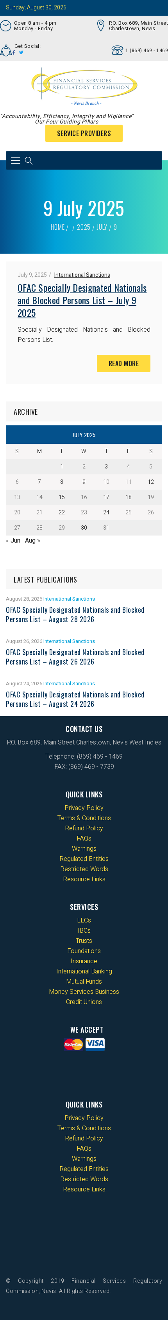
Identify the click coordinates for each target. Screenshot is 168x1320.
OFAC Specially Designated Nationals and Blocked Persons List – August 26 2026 (75, 656)
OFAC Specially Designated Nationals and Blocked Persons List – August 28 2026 (75, 614)
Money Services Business (84, 992)
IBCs (84, 930)
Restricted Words (84, 869)
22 (62, 512)
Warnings (84, 848)
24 (106, 512)
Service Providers (84, 133)
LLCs (84, 920)
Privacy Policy (84, 808)
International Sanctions (82, 275)
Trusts (84, 941)
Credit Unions (84, 1002)
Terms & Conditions (84, 818)
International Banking (84, 971)
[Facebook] (14, 52)
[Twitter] (21, 52)
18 (128, 497)
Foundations (84, 951)
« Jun (13, 540)
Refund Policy (84, 828)
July (102, 227)
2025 (84, 227)
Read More (124, 363)
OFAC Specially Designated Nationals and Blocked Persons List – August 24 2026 (75, 699)
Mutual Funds (84, 981)
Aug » (32, 540)
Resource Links (84, 879)
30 (84, 528)
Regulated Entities (84, 859)
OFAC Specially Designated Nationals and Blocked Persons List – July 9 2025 (82, 300)
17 (106, 497)
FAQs (84, 838)
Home (57, 227)
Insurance (84, 961)
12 (151, 482)
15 (62, 497)
